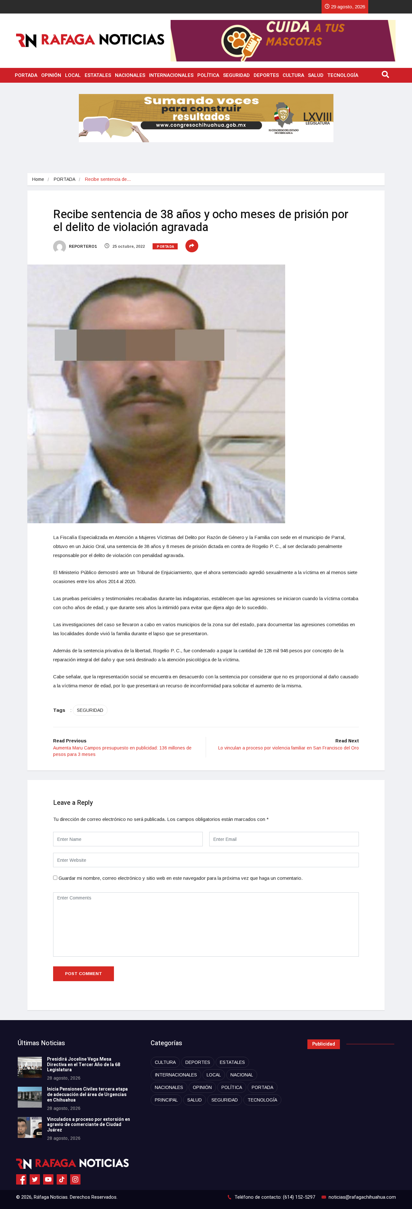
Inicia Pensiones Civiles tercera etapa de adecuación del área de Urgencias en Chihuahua (87, 1094)
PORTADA (26, 75)
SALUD (315, 75)
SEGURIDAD (236, 75)
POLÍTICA (208, 75)
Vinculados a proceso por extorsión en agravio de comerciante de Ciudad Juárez (88, 1125)
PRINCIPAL (166, 1099)
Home (38, 179)
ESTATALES (98, 75)
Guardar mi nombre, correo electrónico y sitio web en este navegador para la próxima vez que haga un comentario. (181, 878)
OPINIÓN (51, 75)
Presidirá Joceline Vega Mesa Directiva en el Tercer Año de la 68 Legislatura (83, 1065)
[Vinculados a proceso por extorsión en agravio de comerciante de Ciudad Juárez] (30, 1127)
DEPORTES (266, 75)
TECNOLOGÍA (342, 75)
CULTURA (293, 75)
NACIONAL (241, 1074)
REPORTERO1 (82, 246)
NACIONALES (130, 75)
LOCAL (73, 75)
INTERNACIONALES (171, 75)
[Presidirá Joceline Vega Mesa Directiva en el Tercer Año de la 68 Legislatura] (30, 1067)
